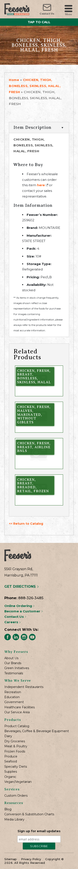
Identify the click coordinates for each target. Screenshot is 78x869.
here (41, 185)
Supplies (10, 771)
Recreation (12, 692)
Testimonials (13, 673)
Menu (68, 14)
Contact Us (47, 13)
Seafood (10, 761)
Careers (11, 622)
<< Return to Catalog (26, 524)
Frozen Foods (14, 751)
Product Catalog (16, 726)
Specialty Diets (15, 766)
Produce (10, 756)
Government (14, 702)
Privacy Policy (31, 859)
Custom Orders (16, 795)
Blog (7, 809)
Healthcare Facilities (19, 707)
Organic (10, 776)
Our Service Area (17, 712)
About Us (11, 658)
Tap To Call (39, 22)
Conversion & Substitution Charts (29, 814)
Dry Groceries (14, 741)
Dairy (8, 736)
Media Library (14, 819)
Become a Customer (22, 611)
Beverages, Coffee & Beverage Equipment (36, 731)
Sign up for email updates (39, 831)
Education (12, 697)
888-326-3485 (30, 598)
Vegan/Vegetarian (18, 781)
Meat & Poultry (15, 746)
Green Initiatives (16, 668)
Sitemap (10, 859)
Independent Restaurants (23, 687)
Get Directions (20, 586)
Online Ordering (18, 606)
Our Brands (12, 663)
